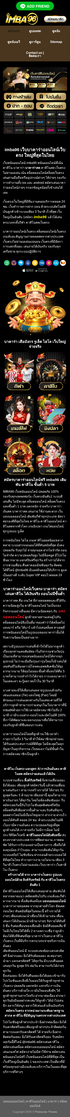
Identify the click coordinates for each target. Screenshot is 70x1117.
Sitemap (56, 42)
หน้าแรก (14, 31)
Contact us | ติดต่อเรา (35, 54)
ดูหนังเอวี (14, 42)
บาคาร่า (53, 1101)
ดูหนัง (56, 31)
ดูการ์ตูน (35, 42)
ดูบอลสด (35, 31)
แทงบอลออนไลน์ (13, 1101)
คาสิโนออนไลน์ (35, 1101)
